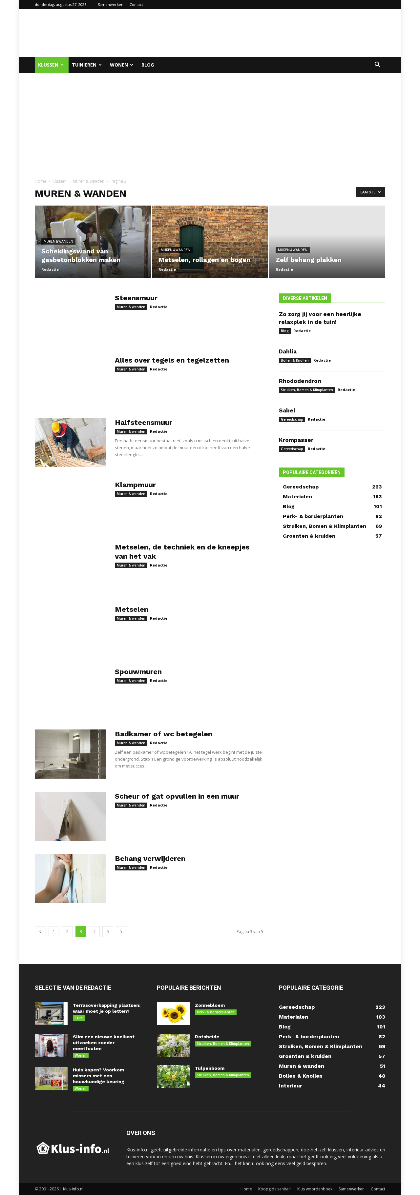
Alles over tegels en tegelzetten (172, 360)
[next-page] (121, 931)
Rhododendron (300, 381)
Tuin (79, 1018)
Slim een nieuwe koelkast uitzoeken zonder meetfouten (104, 1042)
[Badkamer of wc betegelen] (70, 754)
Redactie (50, 269)
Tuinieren (84, 65)
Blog (147, 65)
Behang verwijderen (150, 858)
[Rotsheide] (173, 1045)
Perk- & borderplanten (216, 1012)
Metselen (131, 609)
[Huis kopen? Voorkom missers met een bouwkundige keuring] (51, 1078)
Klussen (48, 65)
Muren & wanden (88, 181)
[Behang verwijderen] (70, 878)
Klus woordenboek (314, 1189)
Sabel (287, 410)
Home (40, 181)
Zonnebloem (210, 1005)
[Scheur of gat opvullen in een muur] (70, 816)
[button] (377, 65)
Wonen (119, 65)
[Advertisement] (265, 33)
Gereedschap (292, 419)
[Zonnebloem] (173, 1013)
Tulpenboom (209, 1068)
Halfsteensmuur (143, 422)
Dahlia (288, 351)
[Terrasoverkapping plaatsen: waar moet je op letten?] (51, 1013)
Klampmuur (135, 485)
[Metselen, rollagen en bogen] (210, 242)
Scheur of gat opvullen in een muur (177, 796)
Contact (136, 4)
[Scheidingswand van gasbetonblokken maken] (93, 242)
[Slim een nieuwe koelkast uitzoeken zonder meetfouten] (51, 1045)
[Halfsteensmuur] (70, 442)
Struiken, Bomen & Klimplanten (307, 390)
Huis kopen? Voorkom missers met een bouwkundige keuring (98, 1075)
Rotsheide (207, 1036)
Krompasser (296, 440)
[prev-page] (40, 931)
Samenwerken (110, 4)
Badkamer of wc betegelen (163, 734)
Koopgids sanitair (274, 1189)
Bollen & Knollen (295, 360)
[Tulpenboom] (173, 1076)
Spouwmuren (138, 671)
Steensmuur (136, 298)
